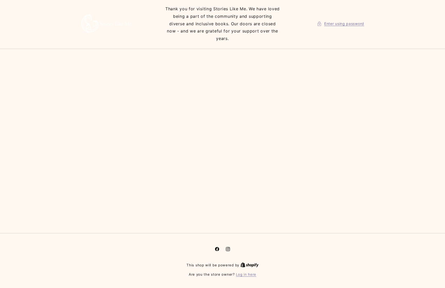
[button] (340, 23)
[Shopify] (250, 265)
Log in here (246, 274)
